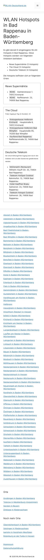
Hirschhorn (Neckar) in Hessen (17, 312)
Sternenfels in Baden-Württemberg (19, 438)
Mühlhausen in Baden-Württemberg (19, 363)
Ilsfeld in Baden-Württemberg (16, 316)
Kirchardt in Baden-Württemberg (18, 319)
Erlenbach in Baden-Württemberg (18, 282)
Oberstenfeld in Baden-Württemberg (20, 396)
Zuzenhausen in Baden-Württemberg (20, 479)
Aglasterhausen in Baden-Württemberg (21, 223)
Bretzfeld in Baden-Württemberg (18, 260)
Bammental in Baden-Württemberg (19, 241)
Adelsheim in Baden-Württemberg (18, 219)
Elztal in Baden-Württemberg (16, 275)
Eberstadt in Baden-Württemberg (18, 267)
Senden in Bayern (11, 506)
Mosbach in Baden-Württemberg (18, 359)
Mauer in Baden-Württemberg (17, 352)
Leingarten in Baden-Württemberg (19, 340)
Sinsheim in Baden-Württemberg (18, 434)
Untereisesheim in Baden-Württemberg (21, 449)
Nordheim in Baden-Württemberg (18, 392)
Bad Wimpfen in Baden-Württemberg (20, 237)
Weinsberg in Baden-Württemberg (18, 467)
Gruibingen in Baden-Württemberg (19, 498)
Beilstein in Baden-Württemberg (17, 244)
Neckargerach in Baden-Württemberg (20, 371)
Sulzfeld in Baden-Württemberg (17, 442)
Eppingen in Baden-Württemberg (18, 279)
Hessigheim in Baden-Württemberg (19, 308)
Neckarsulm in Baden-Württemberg (19, 378)
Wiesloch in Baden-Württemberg (18, 475)
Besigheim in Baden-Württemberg (18, 248)
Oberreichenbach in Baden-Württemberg (22, 525)
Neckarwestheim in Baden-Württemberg (21, 382)
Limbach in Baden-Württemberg (18, 344)
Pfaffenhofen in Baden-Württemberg (20, 415)
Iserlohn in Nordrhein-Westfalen (17, 532)
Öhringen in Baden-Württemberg (18, 408)
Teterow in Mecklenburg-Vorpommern (20, 502)
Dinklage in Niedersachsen (15, 510)
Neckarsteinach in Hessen (15, 374)
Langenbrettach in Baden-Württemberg (21, 330)
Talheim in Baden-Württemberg (17, 446)
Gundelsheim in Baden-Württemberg (20, 294)
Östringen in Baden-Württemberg (18, 411)
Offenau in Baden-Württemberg (17, 404)
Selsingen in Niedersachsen (16, 528)
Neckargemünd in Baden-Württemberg (21, 367)
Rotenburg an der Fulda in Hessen (18, 536)
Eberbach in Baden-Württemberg (18, 263)
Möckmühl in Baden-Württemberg (18, 355)
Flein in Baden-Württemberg (16, 286)
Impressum (8, 544)
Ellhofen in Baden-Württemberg (17, 271)
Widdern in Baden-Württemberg (17, 471)
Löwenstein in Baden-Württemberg (19, 348)
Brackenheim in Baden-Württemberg (20, 256)
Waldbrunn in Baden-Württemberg (19, 464)
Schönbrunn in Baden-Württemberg (19, 423)
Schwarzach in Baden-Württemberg (19, 430)
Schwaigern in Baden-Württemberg (19, 427)
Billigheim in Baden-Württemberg (18, 252)
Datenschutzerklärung (13, 548)
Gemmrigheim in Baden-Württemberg (20, 290)
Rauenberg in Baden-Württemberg (19, 419)
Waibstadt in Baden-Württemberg (18, 460)
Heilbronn (7, 304)
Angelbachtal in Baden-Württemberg (20, 226)
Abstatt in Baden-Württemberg (17, 215)
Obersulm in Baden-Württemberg (18, 400)
